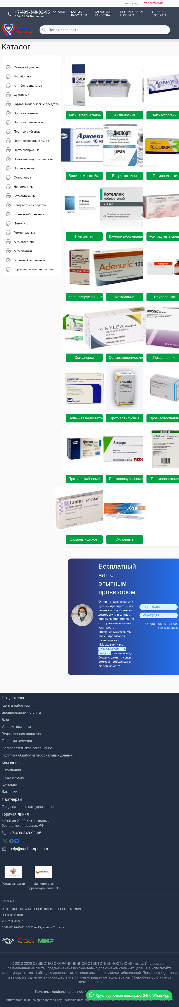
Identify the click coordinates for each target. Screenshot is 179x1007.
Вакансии (9, 791)
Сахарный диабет (84, 539)
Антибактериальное (85, 115)
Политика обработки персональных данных (37, 755)
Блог (5, 720)
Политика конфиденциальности (60, 991)
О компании (11, 770)
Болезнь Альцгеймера (86, 176)
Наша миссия (13, 777)
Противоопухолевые (126, 479)
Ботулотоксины (124, 176)
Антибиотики (124, 115)
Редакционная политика (21, 734)
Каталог (59, 12)
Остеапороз (84, 357)
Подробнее (141, 977)
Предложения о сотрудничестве (28, 807)
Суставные (124, 539)
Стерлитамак (152, 3)
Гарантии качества (102, 13)
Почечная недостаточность (86, 418)
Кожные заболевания (126, 236)
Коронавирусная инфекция (86, 297)
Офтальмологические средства (126, 357)
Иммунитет (84, 236)
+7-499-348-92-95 (32, 12)
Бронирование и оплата (132, 13)
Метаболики (124, 297)
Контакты (9, 784)
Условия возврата (159, 13)
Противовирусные (124, 418)
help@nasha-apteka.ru (29, 849)
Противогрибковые (84, 479)
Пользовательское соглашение (27, 748)
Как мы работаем (79, 13)
